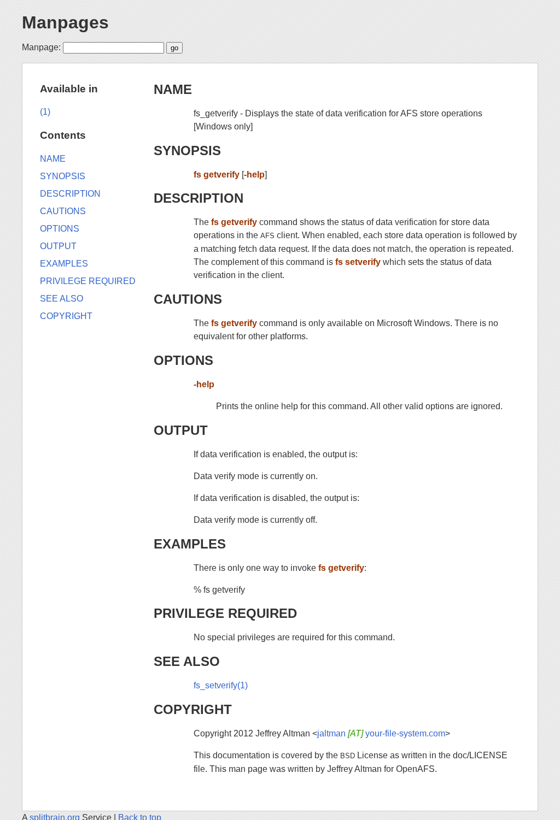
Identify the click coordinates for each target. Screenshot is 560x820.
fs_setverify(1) (221, 685)
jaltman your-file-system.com (381, 733)
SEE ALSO (187, 661)
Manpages (65, 22)
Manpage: (41, 47)
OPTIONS (183, 360)
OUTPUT (181, 430)
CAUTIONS (188, 299)
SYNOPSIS (187, 150)
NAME (173, 89)
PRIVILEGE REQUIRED (225, 613)
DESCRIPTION (198, 198)
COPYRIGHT (193, 709)
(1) (45, 111)
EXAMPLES (190, 543)
